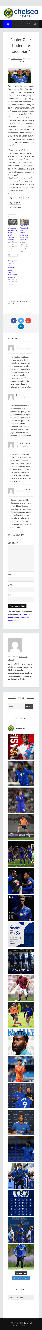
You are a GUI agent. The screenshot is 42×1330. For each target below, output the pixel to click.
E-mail (10, 585)
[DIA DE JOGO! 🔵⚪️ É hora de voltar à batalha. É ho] (21, 934)
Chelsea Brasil (16, 59)
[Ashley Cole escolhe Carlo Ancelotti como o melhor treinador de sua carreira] (13, 256)
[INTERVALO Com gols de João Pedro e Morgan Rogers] (21, 881)
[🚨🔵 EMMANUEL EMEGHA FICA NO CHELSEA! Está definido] (21, 1256)
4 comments (21, 61)
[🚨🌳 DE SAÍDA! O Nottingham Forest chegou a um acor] (21, 827)
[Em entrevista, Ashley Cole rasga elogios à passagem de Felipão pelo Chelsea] (13, 222)
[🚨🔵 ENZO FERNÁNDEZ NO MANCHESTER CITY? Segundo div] (21, 800)
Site (9, 595)
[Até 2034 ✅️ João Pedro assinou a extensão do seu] (21, 1122)
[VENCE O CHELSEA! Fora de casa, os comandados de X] (21, 854)
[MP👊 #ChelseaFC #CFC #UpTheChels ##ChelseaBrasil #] (21, 1069)
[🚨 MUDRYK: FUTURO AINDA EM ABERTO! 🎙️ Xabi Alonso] (21, 1015)
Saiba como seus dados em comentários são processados (20, 618)
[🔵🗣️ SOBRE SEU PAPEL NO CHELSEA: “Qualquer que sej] (21, 1230)
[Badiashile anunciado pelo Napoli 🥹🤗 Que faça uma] (21, 1042)
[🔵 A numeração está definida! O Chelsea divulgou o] (21, 1203)
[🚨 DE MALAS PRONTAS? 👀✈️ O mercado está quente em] (21, 961)
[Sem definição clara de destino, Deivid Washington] (21, 1176)
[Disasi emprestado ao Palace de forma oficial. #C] (21, 747)
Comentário (13, 543)
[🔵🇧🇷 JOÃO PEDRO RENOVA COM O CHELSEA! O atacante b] (21, 1095)
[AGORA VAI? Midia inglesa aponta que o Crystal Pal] (21, 1149)
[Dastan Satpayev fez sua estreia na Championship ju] (21, 988)
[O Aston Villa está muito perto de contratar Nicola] (21, 773)
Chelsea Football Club (25, 301)
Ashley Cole (17, 304)
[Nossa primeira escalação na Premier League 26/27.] (21, 908)
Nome (10, 575)
